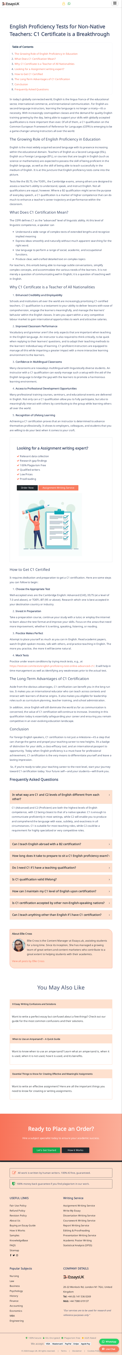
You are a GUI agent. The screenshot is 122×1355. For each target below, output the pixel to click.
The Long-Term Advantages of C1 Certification (42, 79)
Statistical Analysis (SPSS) (77, 1245)
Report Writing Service (76, 1225)
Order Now (27, 487)
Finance (14, 1301)
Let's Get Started (46, 1150)
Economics (16, 1310)
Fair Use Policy (18, 1205)
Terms (64, 1351)
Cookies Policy (94, 1351)
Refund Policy (17, 1210)
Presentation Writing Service (79, 1235)
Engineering (17, 1320)
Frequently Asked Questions (32, 89)
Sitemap (14, 1250)
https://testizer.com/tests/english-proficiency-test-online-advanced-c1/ (52, 666)
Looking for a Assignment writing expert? (39, 69)
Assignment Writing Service (58, 487)
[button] (109, 1349)
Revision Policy (18, 1215)
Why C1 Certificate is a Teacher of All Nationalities (44, 64)
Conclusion (21, 84)
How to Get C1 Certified (29, 74)
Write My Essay (71, 1210)
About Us (15, 1220)
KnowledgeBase (19, 1240)
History (14, 1295)
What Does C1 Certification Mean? (35, 58)
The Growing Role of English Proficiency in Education (46, 53)
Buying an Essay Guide (23, 1225)
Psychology (16, 1291)
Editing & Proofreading (76, 1230)
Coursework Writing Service (79, 1220)
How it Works (75, 1150)
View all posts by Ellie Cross (28, 961)
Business (15, 1286)
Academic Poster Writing (77, 1240)
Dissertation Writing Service (79, 1215)
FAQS (13, 1245)
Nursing (14, 1276)
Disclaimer (77, 1351)
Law (12, 1281)
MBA (12, 1315)
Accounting (16, 1305)
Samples (14, 1235)
